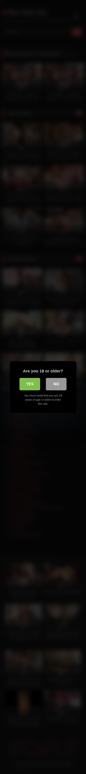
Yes (30, 384)
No (56, 384)
